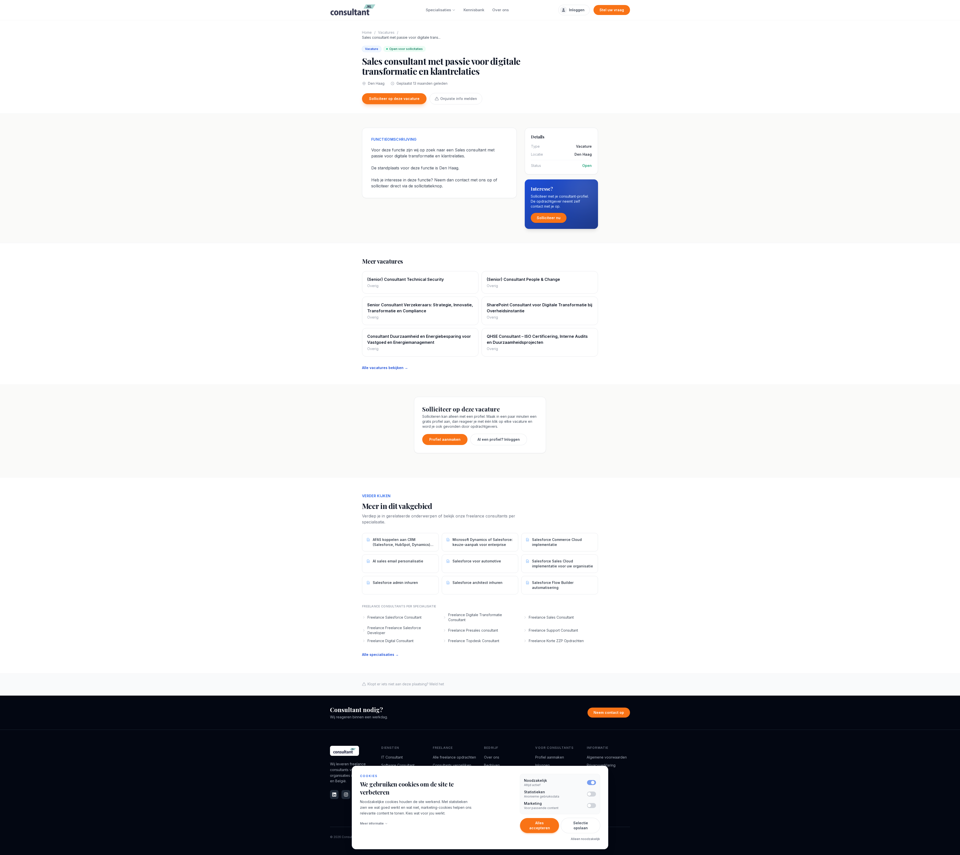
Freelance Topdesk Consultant (473, 641)
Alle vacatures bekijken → (385, 368)
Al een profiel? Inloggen (499, 439)
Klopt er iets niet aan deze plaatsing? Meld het (406, 684)
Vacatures (386, 32)
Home (367, 32)
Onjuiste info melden (458, 98)
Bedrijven (492, 765)
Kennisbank (474, 9)
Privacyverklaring (601, 765)
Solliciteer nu (548, 218)
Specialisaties (438, 9)
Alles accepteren (539, 825)
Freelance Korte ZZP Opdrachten (556, 641)
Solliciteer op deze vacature (394, 98)
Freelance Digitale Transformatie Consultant (475, 617)
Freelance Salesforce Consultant (395, 617)
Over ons (500, 9)
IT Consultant (392, 757)
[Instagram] (346, 794)
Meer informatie (372, 823)
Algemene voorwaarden (607, 757)
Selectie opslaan (580, 825)
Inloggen (576, 10)
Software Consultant (397, 765)
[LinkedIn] (334, 794)
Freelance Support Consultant (553, 630)
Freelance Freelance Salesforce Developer (394, 630)
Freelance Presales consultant (473, 630)
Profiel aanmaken (444, 439)
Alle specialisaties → (380, 654)
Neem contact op (609, 712)
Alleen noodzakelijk (585, 839)
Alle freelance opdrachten (454, 757)
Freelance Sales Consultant (551, 617)
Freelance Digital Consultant (391, 641)
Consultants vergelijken (452, 765)
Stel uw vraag (612, 10)
